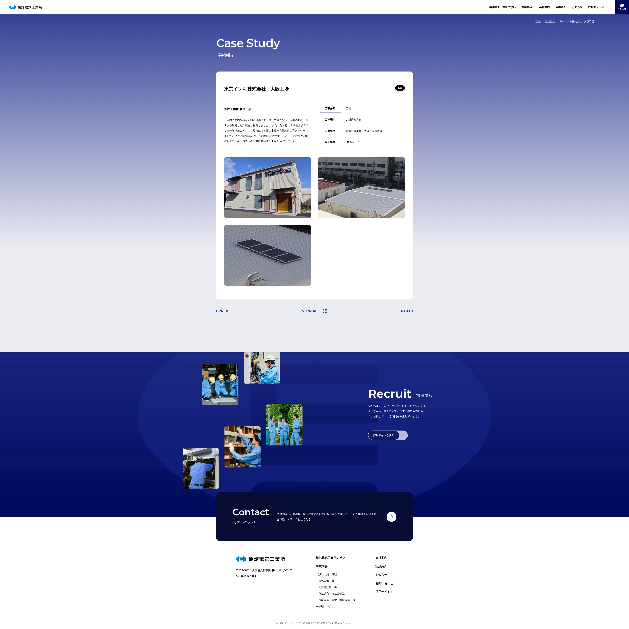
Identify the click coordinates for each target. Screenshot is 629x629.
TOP (538, 21)
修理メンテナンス (328, 606)
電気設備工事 (326, 580)
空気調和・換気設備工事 (332, 593)
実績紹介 (561, 7)
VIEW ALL (310, 311)
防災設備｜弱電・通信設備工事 (336, 600)
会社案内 (544, 7)
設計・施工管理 (327, 574)
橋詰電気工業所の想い (502, 7)
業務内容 (527, 7)
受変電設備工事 (327, 587)
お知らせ (577, 7)
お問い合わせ (384, 583)
